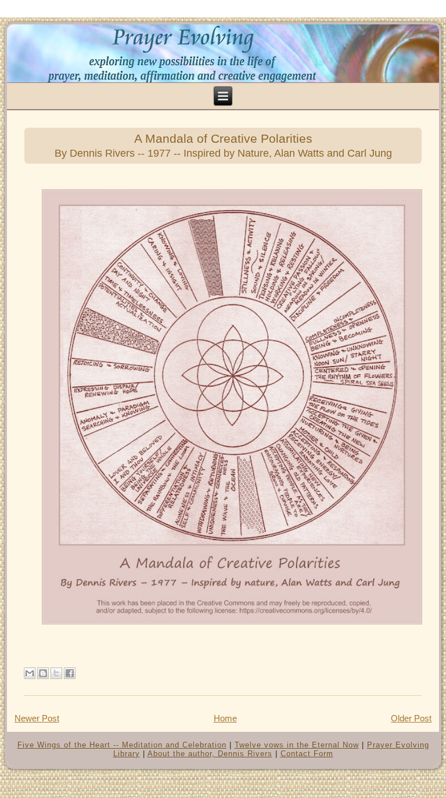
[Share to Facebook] (69, 673)
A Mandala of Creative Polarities (223, 145)
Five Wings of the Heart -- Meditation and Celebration (121, 745)
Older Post (411, 718)
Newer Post (37, 718)
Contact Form (306, 753)
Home (225, 718)
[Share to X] (56, 673)
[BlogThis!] (43, 673)
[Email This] (29, 673)
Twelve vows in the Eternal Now (297, 745)
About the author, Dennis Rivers (210, 753)
